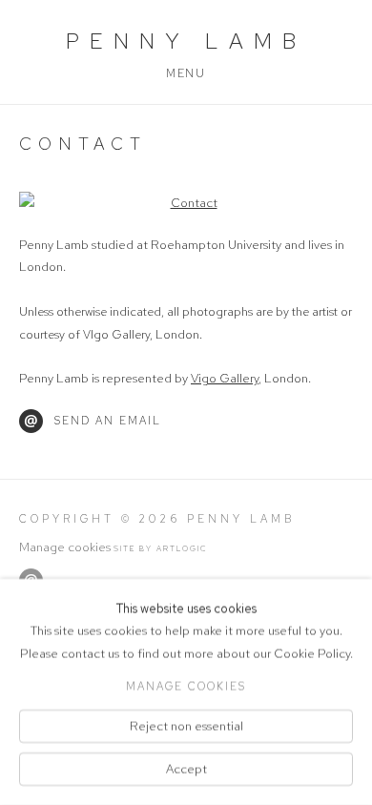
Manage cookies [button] (65, 547)
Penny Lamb (186, 41)
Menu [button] (185, 73)
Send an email (107, 420)
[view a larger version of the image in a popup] (186, 203)
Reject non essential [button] (186, 725)
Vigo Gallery (224, 378)
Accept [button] (186, 769)
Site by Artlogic (161, 548)
